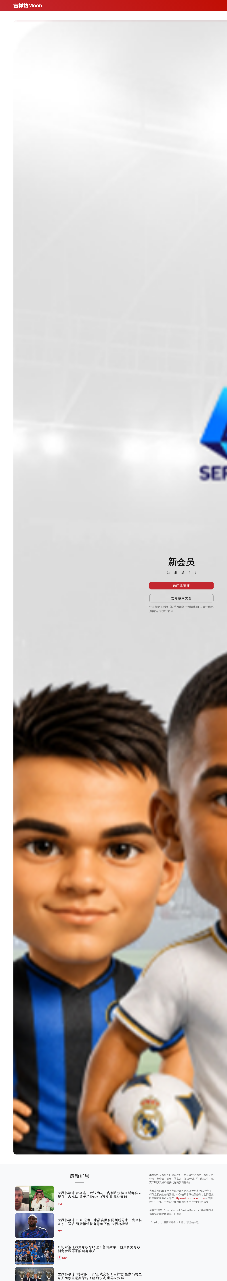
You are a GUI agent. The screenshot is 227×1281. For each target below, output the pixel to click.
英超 (60, 1204)
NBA (64, 1258)
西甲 (60, 1231)
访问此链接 (181, 585)
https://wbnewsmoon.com (190, 1198)
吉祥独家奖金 (181, 598)
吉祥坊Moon (27, 5)
